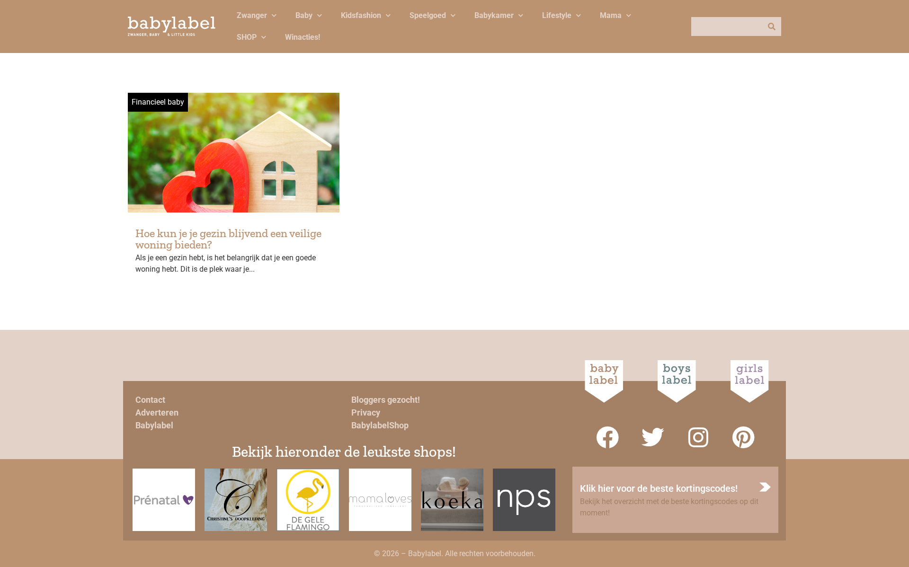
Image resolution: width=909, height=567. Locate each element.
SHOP (247, 37)
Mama (611, 15)
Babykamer (494, 15)
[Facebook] (607, 437)
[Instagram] (698, 437)
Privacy (365, 412)
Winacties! (302, 37)
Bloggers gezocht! (385, 400)
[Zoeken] (771, 26)
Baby (303, 15)
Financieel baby (158, 101)
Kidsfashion (361, 15)
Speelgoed (428, 15)
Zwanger (252, 15)
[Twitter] (653, 437)
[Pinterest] (743, 437)
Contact (150, 400)
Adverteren (156, 412)
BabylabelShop (380, 425)
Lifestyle (556, 15)
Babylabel (154, 425)
